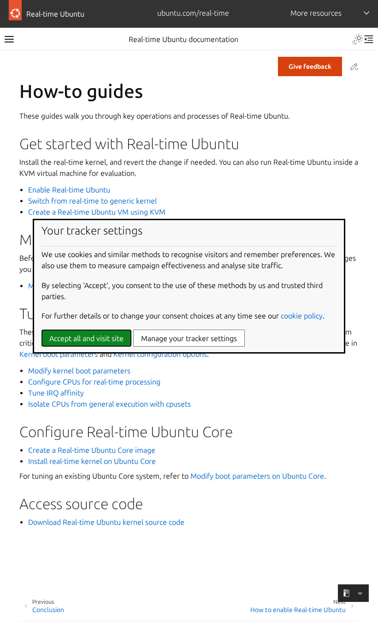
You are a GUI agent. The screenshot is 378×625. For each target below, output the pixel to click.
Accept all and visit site (86, 338)
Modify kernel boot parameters (79, 371)
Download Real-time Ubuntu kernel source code (106, 522)
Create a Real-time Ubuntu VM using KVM (96, 212)
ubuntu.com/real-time (193, 13)
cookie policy (302, 316)
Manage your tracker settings (189, 338)
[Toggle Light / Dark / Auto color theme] (357, 39)
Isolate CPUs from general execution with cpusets (109, 404)
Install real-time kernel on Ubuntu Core (92, 461)
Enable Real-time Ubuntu (69, 190)
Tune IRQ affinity (56, 393)
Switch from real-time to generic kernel (92, 201)
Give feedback (310, 66)
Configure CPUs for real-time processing (94, 382)
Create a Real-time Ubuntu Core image (91, 450)
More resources (316, 13)
